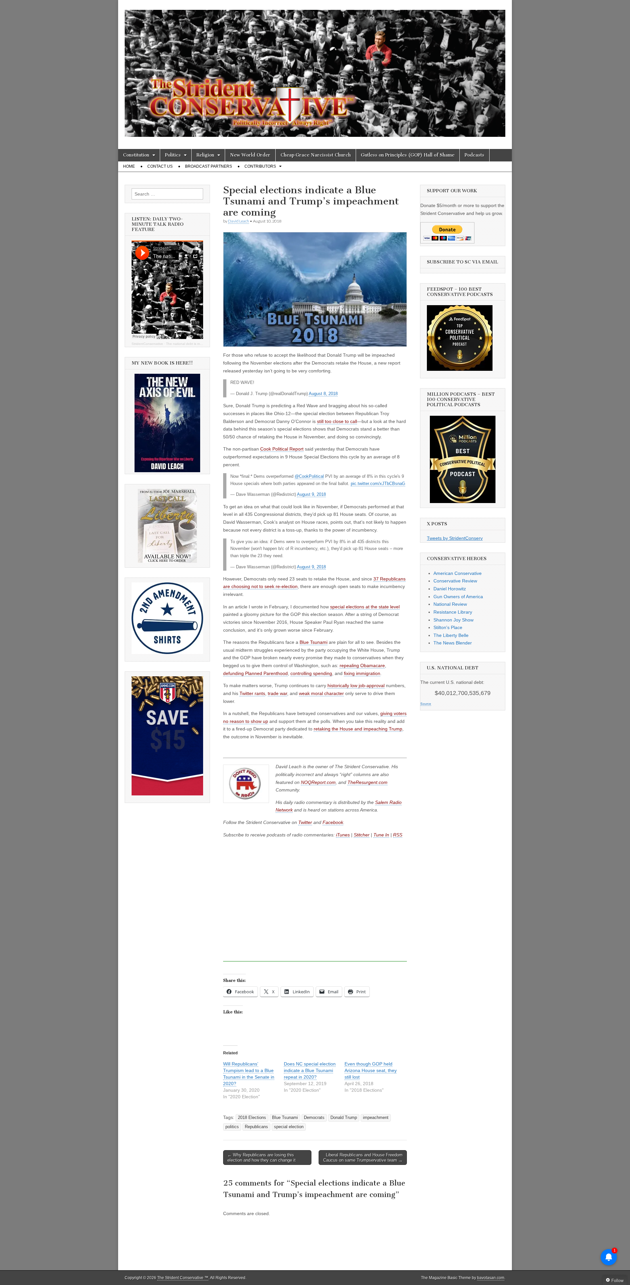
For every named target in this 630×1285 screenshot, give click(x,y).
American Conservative (457, 573)
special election (289, 1127)
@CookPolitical (309, 476)
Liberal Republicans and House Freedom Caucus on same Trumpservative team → (363, 1157)
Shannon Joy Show (453, 619)
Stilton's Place (447, 627)
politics (232, 1127)
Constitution (136, 155)
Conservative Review (455, 580)
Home (129, 166)
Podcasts (474, 155)
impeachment (375, 1117)
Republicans (256, 1127)
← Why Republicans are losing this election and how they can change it (261, 1157)
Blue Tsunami (285, 1117)
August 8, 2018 (323, 393)
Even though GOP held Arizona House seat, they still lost (371, 1070)
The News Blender (452, 642)
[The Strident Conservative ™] (315, 69)
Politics (173, 155)
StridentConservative (147, 344)
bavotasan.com (490, 1277)
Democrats (314, 1117)
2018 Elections (252, 1117)
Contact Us (160, 166)
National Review (450, 604)
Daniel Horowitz (449, 588)
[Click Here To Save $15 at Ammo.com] (167, 793)
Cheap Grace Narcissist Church (316, 155)
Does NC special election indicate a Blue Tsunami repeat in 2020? (310, 1070)
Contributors (260, 166)
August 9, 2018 (311, 494)
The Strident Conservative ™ (182, 1277)
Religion (205, 155)
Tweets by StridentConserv (455, 538)
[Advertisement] (315, 906)
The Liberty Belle (451, 635)
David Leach (238, 221)
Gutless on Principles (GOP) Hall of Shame (407, 155)
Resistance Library (452, 612)
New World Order (250, 155)
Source (425, 704)
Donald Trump (343, 1117)
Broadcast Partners (208, 166)
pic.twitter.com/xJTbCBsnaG (378, 483)
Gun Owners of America (458, 596)
